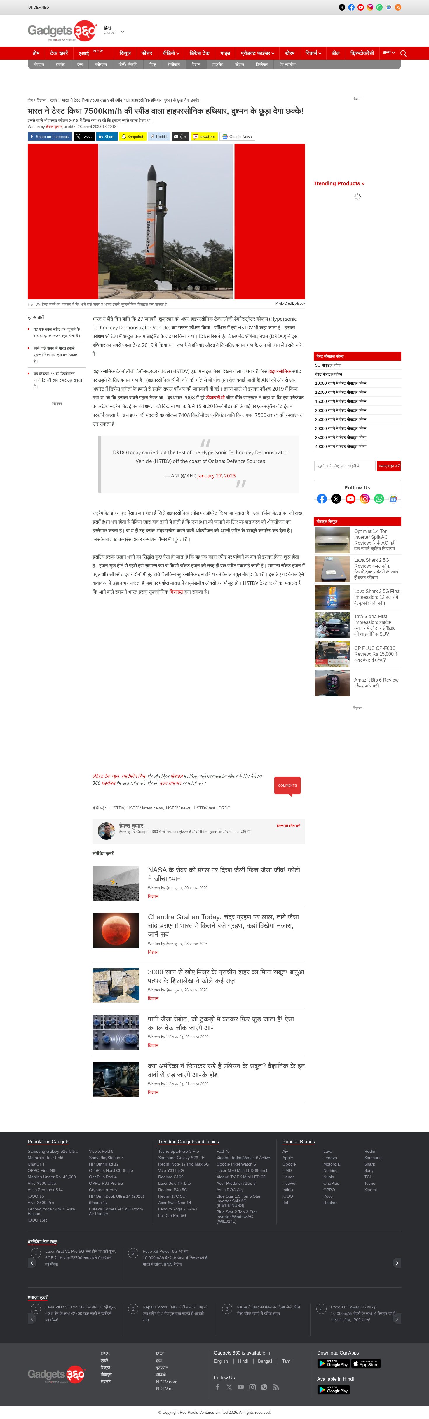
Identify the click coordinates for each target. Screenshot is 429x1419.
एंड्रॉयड (108, 783)
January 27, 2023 (217, 475)
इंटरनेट (217, 64)
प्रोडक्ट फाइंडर (255, 53)
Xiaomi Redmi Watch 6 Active (243, 1157)
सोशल (239, 64)
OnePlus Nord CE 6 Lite (111, 1170)
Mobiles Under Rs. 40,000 (52, 1177)
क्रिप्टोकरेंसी (362, 53)
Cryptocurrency (103, 1189)
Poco (328, 1196)
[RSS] (398, 7)
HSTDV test (204, 808)
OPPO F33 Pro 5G (106, 1183)
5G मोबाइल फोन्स (328, 365)
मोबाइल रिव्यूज (327, 521)
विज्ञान (196, 64)
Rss (275, 1385)
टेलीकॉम (174, 64)
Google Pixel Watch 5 (236, 1164)
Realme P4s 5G (172, 1189)
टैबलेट (60, 64)
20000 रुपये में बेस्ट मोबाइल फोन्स (340, 410)
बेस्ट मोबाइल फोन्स (328, 374)
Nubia (328, 1177)
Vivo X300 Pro (41, 1202)
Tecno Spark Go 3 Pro (178, 1151)
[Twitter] (336, 499)
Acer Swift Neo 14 (174, 1202)
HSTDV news (178, 808)
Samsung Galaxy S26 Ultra (53, 1151)
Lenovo (330, 1157)
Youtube (241, 1385)
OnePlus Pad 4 (103, 1177)
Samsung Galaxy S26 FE (181, 1157)
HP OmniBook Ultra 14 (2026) (116, 1196)
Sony (369, 1170)
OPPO (329, 1189)
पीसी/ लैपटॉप (128, 64)
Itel (285, 1202)
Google (289, 1164)
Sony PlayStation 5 (106, 1157)
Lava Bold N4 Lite (174, 1183)
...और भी (243, 832)
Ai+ (285, 1151)
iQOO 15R (37, 1220)
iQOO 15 (36, 1196)
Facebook (217, 1385)
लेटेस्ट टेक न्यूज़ (106, 776)
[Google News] (393, 499)
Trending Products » (339, 183)
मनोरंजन (101, 64)
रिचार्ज (311, 53)
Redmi (370, 1151)
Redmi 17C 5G (172, 1196)
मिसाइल (176, 591)
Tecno (369, 1183)
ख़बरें (53, 100)
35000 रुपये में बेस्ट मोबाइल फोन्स (340, 437)
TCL (368, 1177)
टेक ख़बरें (59, 53)
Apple (287, 1157)
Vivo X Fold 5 (101, 1151)
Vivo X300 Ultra (42, 1183)
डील (335, 53)
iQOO (287, 1196)
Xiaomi (370, 1189)
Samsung (373, 1157)
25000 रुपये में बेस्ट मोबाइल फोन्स (340, 419)
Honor (288, 1177)
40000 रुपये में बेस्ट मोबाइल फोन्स (340, 446)
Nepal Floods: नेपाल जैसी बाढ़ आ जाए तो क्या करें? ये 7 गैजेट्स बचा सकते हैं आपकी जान (175, 1313)
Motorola (331, 1164)
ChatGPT (36, 1164)
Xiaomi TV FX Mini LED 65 (241, 1177)
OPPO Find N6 (41, 1170)
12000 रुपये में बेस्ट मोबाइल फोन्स (340, 392)
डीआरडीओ (215, 397)
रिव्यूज (125, 53)
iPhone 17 (98, 1202)
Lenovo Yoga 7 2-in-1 (178, 1209)
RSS (105, 1353)
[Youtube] (350, 499)
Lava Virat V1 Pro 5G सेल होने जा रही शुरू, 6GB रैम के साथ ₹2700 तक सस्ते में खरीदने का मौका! (80, 1257)
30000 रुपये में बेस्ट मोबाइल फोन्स (340, 428)
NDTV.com (166, 1381)
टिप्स (152, 64)
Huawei (289, 1183)
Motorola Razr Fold (45, 1157)
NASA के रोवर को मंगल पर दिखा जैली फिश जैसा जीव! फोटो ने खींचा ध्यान (268, 1310)
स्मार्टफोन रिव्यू (133, 776)
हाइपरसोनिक (279, 371)
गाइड (225, 53)
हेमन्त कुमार (54, 127)
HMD (287, 1170)
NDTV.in (164, 1388)
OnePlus (331, 1183)
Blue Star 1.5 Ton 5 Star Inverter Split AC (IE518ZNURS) (239, 1201)
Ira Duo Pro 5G (172, 1215)
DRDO (225, 808)
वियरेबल (262, 64)
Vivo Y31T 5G (171, 1170)
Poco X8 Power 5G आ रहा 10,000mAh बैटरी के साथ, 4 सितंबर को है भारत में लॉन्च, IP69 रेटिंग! (175, 1257)
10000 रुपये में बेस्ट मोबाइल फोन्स (340, 383)
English (221, 1361)
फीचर (147, 53)
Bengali (265, 1361)
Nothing (330, 1170)
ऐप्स (80, 64)
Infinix (287, 1189)
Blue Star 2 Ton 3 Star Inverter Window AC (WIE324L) (237, 1217)
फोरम (290, 53)
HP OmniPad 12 (104, 1164)
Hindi (243, 1361)
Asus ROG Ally (230, 1189)
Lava (327, 1151)
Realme (330, 1202)
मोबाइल (39, 64)
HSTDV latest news (145, 808)
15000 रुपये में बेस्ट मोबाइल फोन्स (340, 401)
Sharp (369, 1164)
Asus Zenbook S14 (45, 1189)
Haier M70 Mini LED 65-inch (242, 1170)
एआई (91, 52)
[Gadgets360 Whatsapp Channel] (379, 499)
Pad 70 (223, 1151)
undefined (38, 8)
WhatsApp (264, 1385)
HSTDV (117, 808)
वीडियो (169, 53)
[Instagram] (365, 499)
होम (36, 53)
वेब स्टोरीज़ (288, 64)
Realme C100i (171, 1177)
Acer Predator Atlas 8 (236, 1183)
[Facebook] (322, 499)
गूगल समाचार (170, 783)
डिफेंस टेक (200, 53)
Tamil (287, 1361)
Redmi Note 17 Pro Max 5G (183, 1164)
